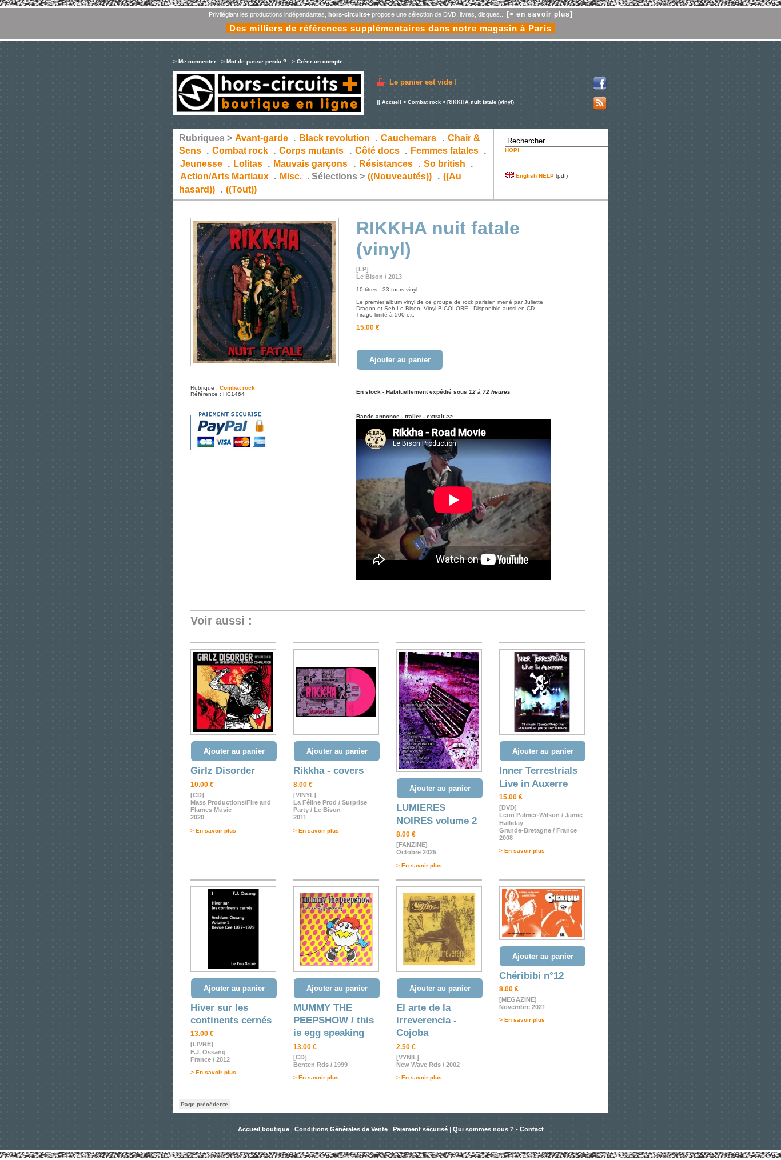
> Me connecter (194, 61)
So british (444, 164)
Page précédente (204, 1104)
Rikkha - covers (328, 770)
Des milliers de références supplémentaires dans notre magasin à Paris (390, 28)
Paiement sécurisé (420, 1129)
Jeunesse (201, 164)
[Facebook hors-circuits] (600, 88)
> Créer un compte (317, 61)
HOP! (512, 150)
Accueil (391, 102)
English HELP (534, 176)
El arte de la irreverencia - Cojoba (426, 1020)
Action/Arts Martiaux (224, 176)
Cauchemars (408, 138)
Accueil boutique (264, 1129)
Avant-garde (261, 138)
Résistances (386, 164)
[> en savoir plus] (540, 14)
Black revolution (334, 138)
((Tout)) (241, 189)
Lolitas (247, 164)
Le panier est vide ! (423, 82)
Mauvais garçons (310, 164)
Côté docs (377, 150)
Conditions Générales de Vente (341, 1129)
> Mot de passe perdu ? (253, 61)
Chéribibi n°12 (531, 975)
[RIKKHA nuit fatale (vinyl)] (264, 364)
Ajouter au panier (400, 359)
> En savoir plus (213, 830)
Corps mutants (312, 150)
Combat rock (424, 102)
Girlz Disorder (222, 770)
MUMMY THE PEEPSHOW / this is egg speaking (333, 1020)
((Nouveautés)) (400, 176)
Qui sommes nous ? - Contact (498, 1129)
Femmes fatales (445, 150)
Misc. (291, 176)
